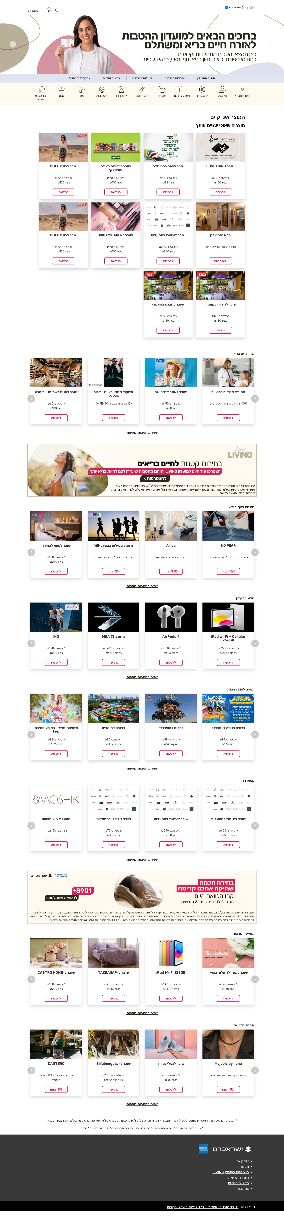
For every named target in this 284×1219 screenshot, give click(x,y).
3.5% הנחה (171, 572)
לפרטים (113, 418)
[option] (56, 391)
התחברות (35, 11)
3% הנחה (228, 1090)
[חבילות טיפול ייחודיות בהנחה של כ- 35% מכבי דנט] (142, 45)
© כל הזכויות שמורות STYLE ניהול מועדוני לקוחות (202, 1207)
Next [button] (255, 399)
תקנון (245, 1167)
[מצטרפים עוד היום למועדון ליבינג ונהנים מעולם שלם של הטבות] (142, 470)
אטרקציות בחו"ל (79, 79)
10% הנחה (228, 572)
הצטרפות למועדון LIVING (231, 1173)
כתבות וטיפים (111, 79)
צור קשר (243, 1162)
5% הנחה (220, 261)
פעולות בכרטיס (142, 79)
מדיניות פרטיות (238, 1183)
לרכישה (220, 193)
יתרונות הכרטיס (174, 79)
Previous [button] (31, 399)
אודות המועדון (206, 79)
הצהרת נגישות (238, 1178)
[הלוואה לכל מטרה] (142, 897)
